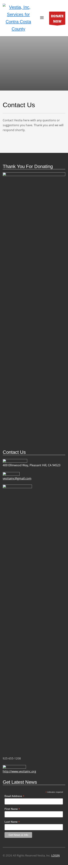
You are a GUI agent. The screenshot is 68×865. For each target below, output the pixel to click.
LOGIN (55, 855)
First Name (12, 809)
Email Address (14, 796)
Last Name (12, 822)
